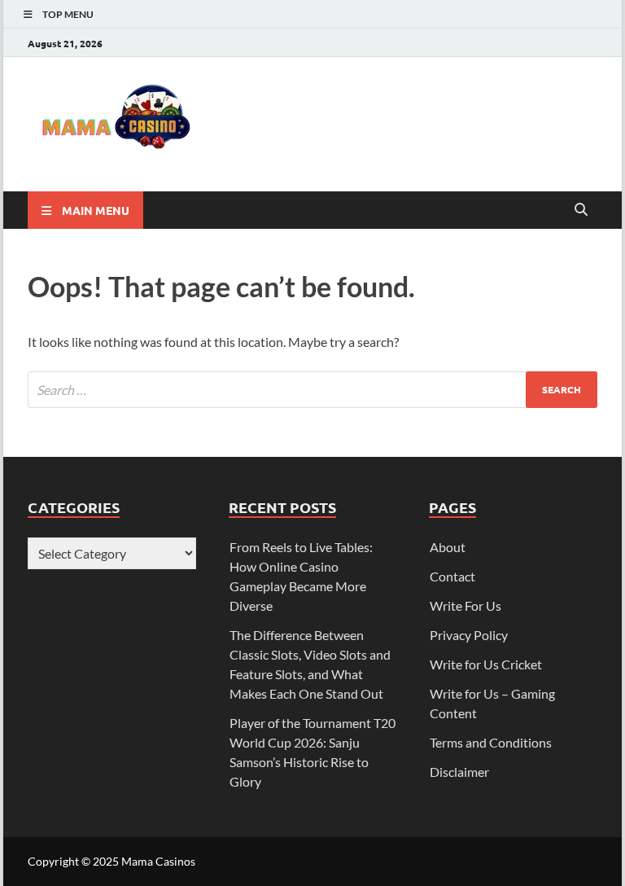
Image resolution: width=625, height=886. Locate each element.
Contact (452, 576)
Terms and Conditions (491, 742)
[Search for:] (312, 389)
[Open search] (581, 210)
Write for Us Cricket (486, 664)
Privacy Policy (469, 635)
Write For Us (465, 605)
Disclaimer (459, 771)
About (447, 547)
